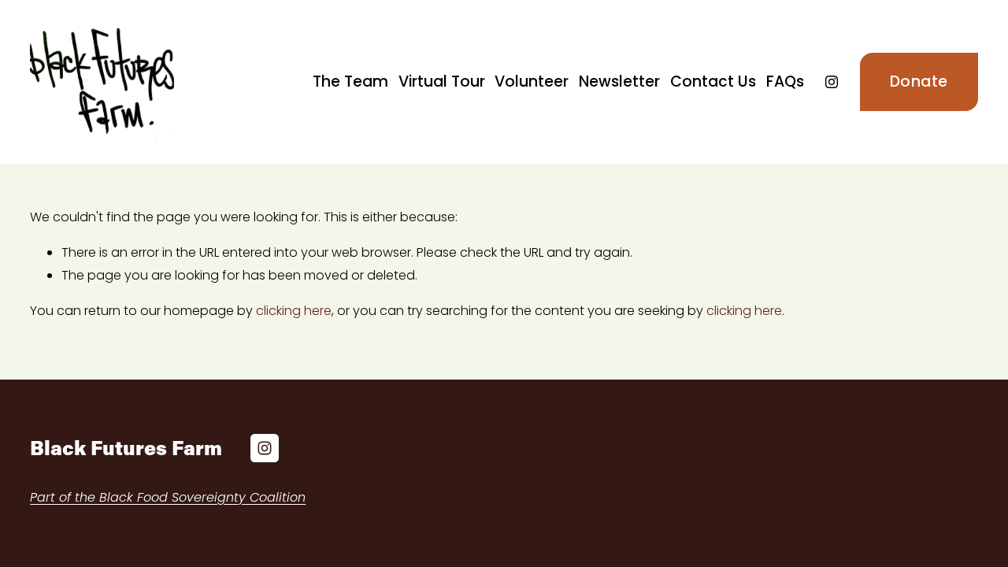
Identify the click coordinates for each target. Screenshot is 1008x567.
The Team (350, 81)
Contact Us (713, 81)
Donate (918, 81)
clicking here (294, 311)
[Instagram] (831, 82)
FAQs (785, 81)
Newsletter (619, 81)
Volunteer (532, 81)
